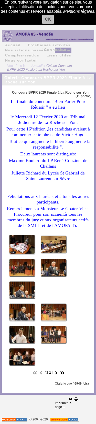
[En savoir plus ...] (65, 419)
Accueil (37, 66)
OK (48, 19)
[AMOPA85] (48, 36)
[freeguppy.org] (15, 419)
